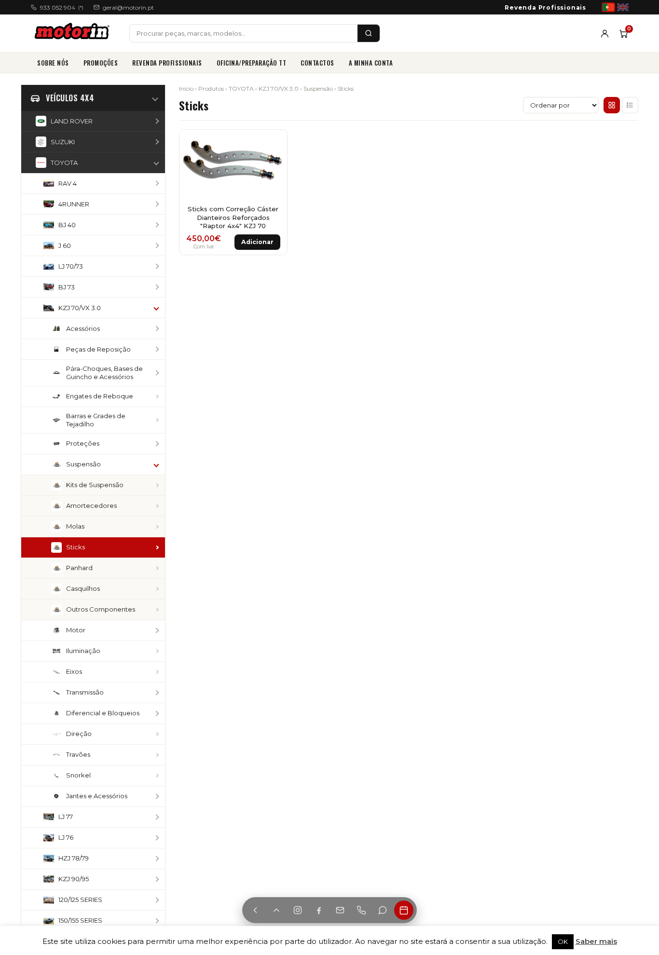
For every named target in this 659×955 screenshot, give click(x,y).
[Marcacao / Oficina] (403, 910)
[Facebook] (319, 910)
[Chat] (382, 910)
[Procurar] (368, 33)
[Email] (340, 910)
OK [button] (563, 941)
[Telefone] (361, 910)
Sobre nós (53, 63)
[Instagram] (297, 910)
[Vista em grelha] (612, 105)
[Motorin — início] (74, 33)
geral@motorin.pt (128, 7)
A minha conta (371, 63)
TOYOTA (241, 88)
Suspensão (318, 88)
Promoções (100, 63)
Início (186, 88)
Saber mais (596, 941)
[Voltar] (255, 910)
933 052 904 (61, 7)
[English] (623, 7)
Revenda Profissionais (545, 7)
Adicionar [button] (257, 242)
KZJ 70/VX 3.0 (279, 88)
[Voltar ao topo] (276, 910)
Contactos (317, 63)
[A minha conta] (605, 33)
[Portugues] (608, 7)
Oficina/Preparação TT (252, 63)
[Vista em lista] (630, 105)
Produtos (211, 88)
